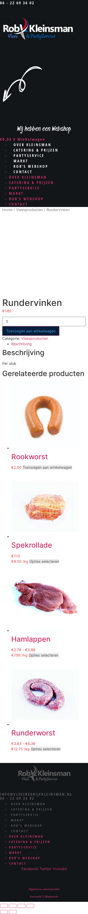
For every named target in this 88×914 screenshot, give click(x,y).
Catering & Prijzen (31, 182)
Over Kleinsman (28, 177)
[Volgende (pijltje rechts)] (12, 912)
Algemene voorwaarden (44, 889)
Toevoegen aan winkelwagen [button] (47, 467)
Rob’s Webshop (26, 198)
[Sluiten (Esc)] (30, 906)
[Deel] (21, 906)
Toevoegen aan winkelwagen (31, 331)
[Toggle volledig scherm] (12, 906)
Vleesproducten (29, 209)
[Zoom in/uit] (4, 906)
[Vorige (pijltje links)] (4, 912)
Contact (23, 171)
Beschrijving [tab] (21, 344)
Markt (16, 193)
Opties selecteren (44, 561)
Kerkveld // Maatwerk (44, 896)
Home (7, 209)
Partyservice (24, 188)
